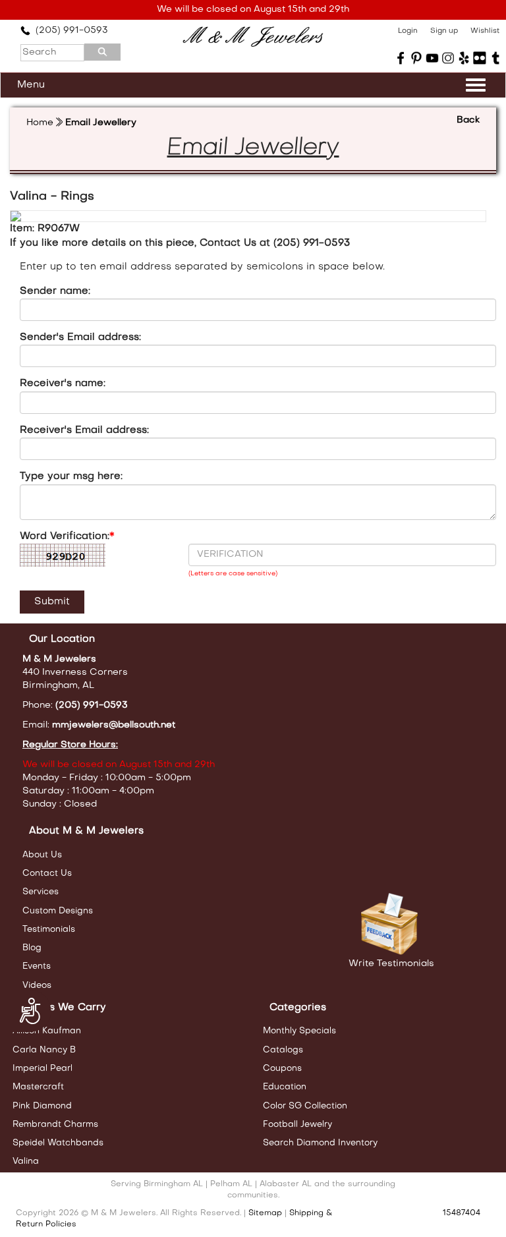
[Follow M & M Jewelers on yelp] (463, 58)
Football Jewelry (297, 1124)
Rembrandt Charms (55, 1124)
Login (408, 31)
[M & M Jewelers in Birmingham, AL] (252, 36)
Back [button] (468, 120)
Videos (36, 985)
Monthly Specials (299, 1031)
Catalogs (283, 1050)
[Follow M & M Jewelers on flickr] (479, 58)
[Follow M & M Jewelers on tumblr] (495, 58)
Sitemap (265, 1213)
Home (39, 123)
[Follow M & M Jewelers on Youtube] (432, 58)
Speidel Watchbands (58, 1143)
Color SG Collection (305, 1106)
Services (40, 892)
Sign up (444, 31)
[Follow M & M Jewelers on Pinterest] (416, 58)
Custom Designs (57, 911)
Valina (26, 1161)
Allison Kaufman (47, 1031)
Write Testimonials (391, 964)
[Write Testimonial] (391, 925)
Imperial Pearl (42, 1068)
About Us (42, 855)
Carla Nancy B (44, 1050)
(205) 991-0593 (69, 30)
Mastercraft (38, 1087)
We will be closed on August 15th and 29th (253, 9)
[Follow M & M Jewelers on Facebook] (400, 58)
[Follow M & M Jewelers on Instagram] (448, 58)
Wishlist (484, 31)
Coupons (282, 1068)
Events (36, 966)
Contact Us (47, 873)
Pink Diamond (42, 1106)
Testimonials (48, 929)
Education (284, 1087)
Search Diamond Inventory (320, 1143)
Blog (32, 948)
